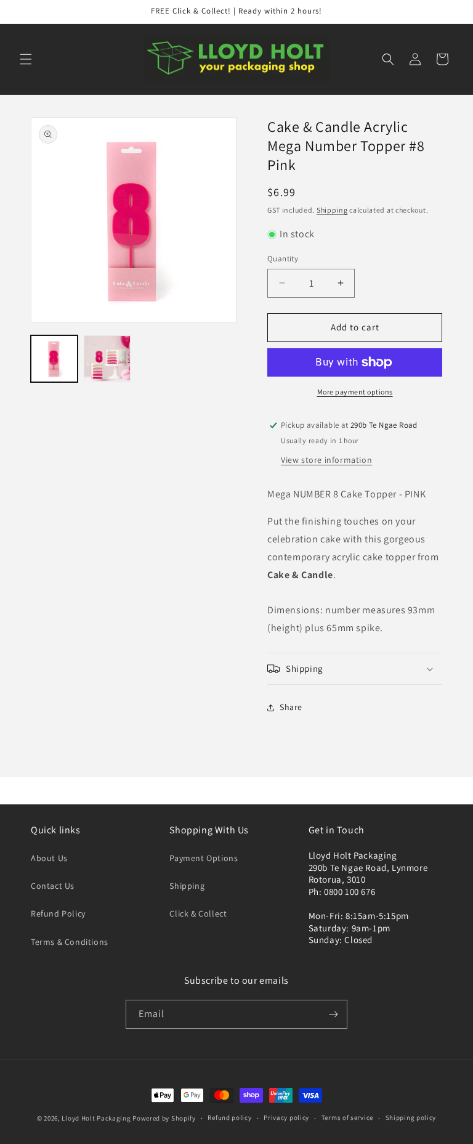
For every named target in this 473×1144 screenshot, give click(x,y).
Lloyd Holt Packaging (96, 1118)
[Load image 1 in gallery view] (54, 358)
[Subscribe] (333, 1014)
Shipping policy (411, 1117)
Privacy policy (286, 1117)
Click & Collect (198, 913)
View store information (326, 459)
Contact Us (53, 885)
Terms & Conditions (69, 941)
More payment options (355, 391)
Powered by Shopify (164, 1118)
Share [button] (291, 707)
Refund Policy (58, 913)
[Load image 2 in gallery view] (107, 358)
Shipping (332, 209)
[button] (25, 59)
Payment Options (203, 858)
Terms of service (347, 1117)
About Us (49, 858)
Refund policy (229, 1117)
